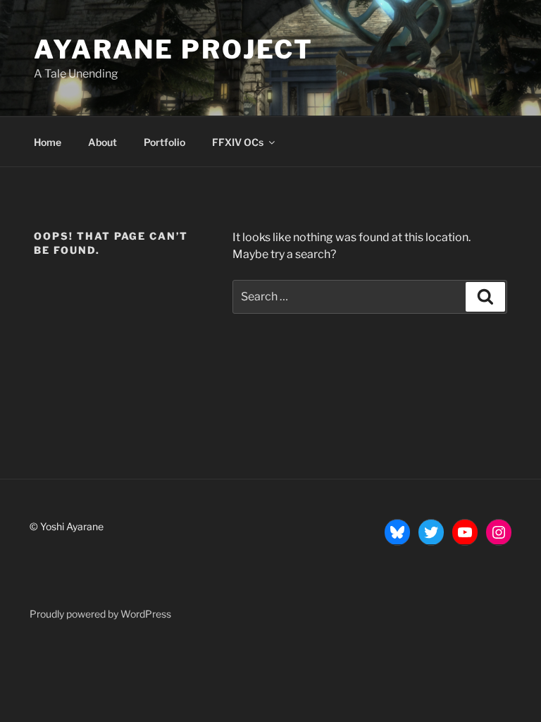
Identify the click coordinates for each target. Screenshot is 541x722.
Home (47, 142)
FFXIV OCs (237, 142)
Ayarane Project (173, 49)
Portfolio (164, 142)
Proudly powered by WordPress (100, 614)
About (102, 142)
